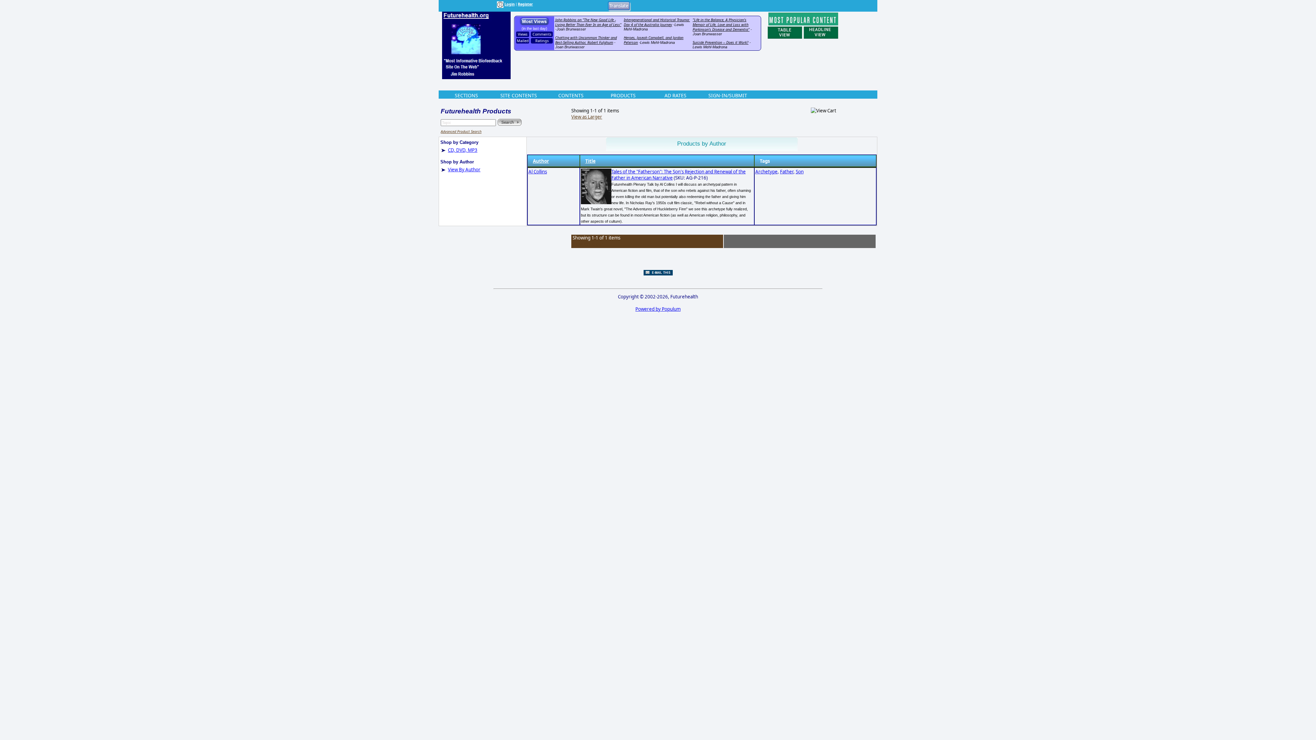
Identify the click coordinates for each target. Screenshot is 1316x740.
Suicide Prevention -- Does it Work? (720, 42)
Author (541, 161)
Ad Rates (675, 95)
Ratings (542, 40)
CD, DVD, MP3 (462, 150)
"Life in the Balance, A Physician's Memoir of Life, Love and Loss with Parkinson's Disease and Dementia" (721, 24)
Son (800, 172)
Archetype (766, 172)
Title (590, 161)
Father (786, 172)
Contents (571, 95)
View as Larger (586, 117)
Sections (466, 95)
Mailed (523, 40)
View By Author (464, 169)
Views (522, 34)
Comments (542, 34)
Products (623, 95)
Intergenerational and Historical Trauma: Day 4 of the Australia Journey (657, 22)
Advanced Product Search (461, 131)
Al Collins (537, 172)
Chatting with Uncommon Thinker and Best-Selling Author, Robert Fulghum (586, 40)
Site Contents (518, 95)
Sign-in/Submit (727, 95)
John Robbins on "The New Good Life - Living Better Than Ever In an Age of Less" (588, 22)
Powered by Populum (658, 309)
